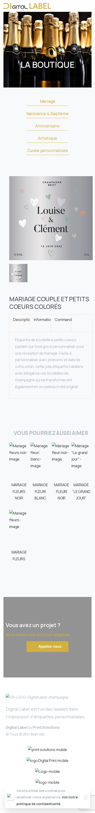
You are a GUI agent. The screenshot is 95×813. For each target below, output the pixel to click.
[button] (47, 100)
